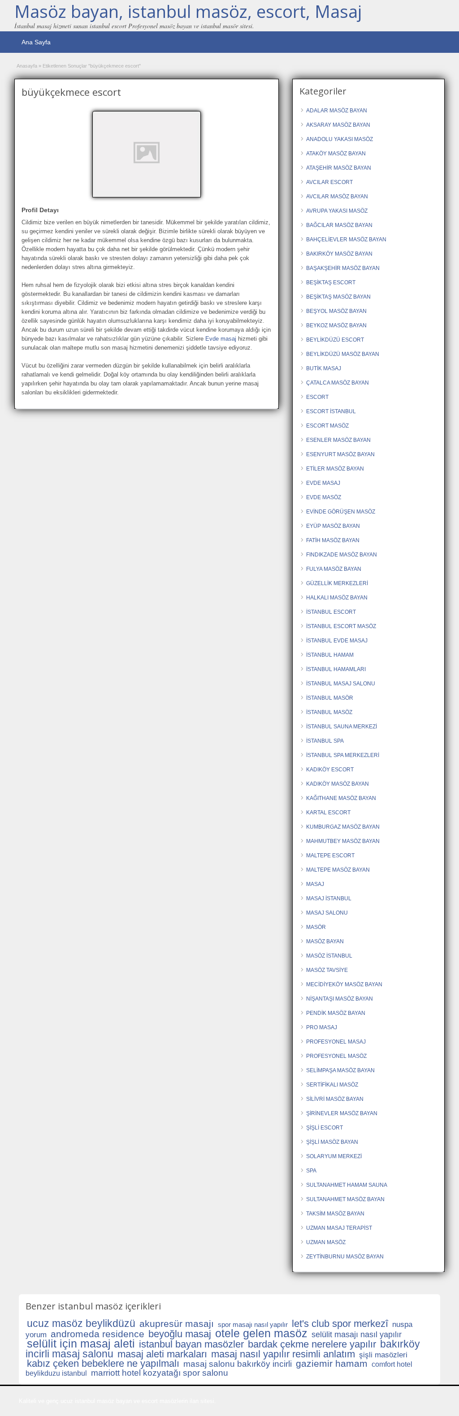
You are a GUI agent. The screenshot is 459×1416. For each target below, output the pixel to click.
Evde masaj (220, 338)
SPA (311, 1171)
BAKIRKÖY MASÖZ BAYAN (339, 254)
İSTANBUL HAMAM (330, 655)
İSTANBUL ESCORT (331, 612)
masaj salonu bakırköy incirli (237, 1364)
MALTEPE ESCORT (330, 855)
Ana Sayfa (36, 42)
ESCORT (317, 397)
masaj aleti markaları (162, 1354)
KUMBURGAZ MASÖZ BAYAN (343, 827)
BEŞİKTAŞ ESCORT (330, 282)
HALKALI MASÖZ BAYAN (337, 598)
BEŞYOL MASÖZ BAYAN (336, 311)
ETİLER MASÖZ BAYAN (335, 469)
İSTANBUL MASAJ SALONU (340, 683)
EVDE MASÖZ (323, 497)
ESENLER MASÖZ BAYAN (338, 440)
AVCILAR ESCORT (329, 182)
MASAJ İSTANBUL (328, 898)
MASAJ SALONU (327, 913)
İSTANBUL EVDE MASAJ (337, 640)
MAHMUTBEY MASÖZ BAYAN (343, 841)
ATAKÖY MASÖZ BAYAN (336, 153)
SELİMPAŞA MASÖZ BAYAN (340, 1070)
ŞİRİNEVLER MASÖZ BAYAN (341, 1113)
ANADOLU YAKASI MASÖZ (339, 139)
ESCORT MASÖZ (327, 426)
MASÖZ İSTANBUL (329, 956)
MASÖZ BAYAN (325, 941)
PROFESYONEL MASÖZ (336, 1056)
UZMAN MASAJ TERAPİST (339, 1228)
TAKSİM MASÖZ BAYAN (335, 1214)
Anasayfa (27, 65)
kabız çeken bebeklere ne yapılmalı (103, 1363)
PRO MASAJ (321, 1027)
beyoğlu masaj (179, 1333)
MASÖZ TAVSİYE (327, 970)
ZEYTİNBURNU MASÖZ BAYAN (345, 1256)
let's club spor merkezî (340, 1323)
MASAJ (315, 884)
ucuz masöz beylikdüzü (81, 1323)
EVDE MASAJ (323, 483)
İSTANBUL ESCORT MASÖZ (341, 626)
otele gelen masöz (261, 1333)
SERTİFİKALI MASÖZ (332, 1085)
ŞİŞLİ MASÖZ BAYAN (332, 1142)
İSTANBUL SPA (325, 741)
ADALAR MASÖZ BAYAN (336, 110)
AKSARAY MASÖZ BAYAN (338, 125)
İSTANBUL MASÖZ (329, 712)
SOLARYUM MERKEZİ (334, 1156)
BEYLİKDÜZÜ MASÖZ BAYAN (342, 354)
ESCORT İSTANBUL (331, 411)
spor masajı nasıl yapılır (253, 1324)
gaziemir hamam (332, 1363)
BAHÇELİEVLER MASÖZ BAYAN (346, 239)
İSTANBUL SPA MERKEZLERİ (342, 755)
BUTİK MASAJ (323, 368)
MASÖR (316, 927)
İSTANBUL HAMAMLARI (336, 669)
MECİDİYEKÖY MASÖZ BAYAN (344, 984)
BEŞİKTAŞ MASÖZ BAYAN (338, 297)
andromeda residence (97, 1334)
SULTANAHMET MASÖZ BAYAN (345, 1199)
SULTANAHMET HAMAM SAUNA (346, 1185)
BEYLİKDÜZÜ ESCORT (335, 340)
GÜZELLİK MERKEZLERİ (337, 583)
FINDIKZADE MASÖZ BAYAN (341, 555)
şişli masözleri (383, 1355)
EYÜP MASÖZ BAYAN (333, 526)
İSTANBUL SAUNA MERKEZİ (341, 726)
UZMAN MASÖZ (326, 1242)
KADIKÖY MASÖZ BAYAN (337, 784)
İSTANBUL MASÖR (329, 698)
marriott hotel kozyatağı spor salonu (159, 1372)
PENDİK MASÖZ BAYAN (335, 1013)
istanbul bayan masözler (191, 1344)
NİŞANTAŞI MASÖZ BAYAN (339, 999)
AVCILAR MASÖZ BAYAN (337, 196)
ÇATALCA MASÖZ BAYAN (337, 383)
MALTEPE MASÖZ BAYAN (338, 870)
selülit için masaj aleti (81, 1343)
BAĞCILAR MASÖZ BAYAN (339, 225)
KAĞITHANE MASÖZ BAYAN (341, 798)
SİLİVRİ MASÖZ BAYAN (335, 1099)
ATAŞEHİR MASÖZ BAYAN (338, 168)
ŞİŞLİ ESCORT (324, 1128)
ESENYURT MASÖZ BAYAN (340, 454)
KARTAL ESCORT (328, 812)
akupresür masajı (176, 1323)
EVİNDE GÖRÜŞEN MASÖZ (340, 512)
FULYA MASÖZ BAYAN (333, 569)
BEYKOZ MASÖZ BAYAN (336, 325)
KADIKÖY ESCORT (330, 769)
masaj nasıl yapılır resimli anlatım (283, 1354)
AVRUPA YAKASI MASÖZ (337, 211)
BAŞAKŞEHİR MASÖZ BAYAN (343, 268)
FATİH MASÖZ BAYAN (332, 540)
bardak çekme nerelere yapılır (312, 1344)
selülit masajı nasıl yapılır (357, 1334)
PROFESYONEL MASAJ (336, 1042)
